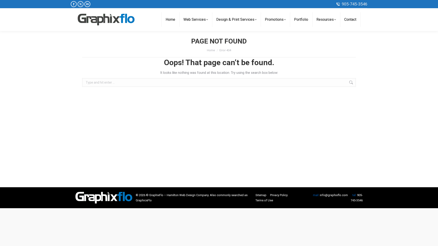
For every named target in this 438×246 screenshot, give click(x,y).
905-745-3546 (354, 4)
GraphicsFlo (144, 200)
